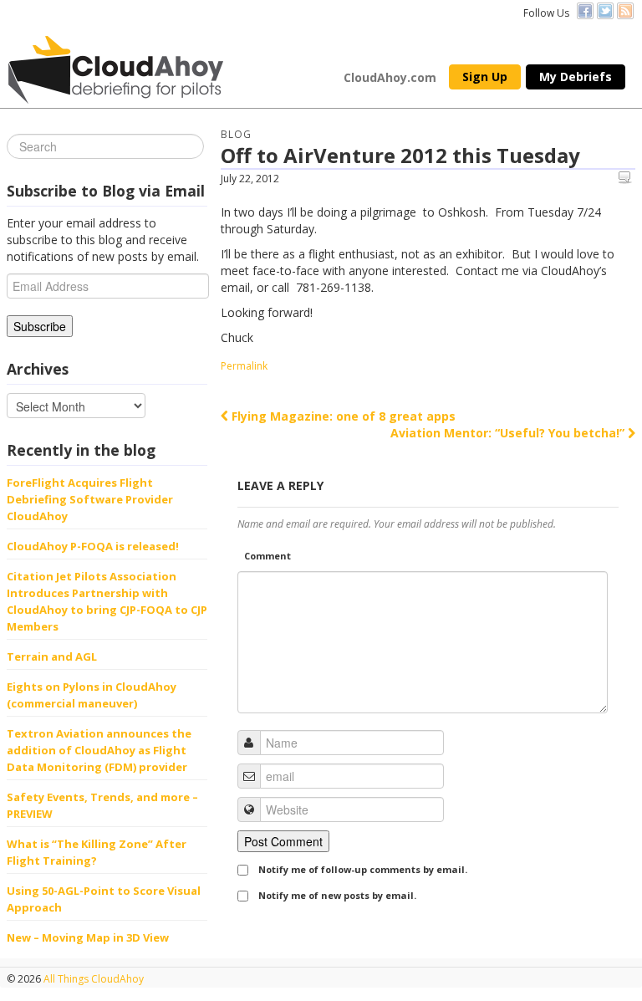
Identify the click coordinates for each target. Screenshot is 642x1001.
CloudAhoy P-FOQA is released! (93, 546)
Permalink (244, 366)
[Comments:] (627, 178)
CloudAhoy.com (390, 77)
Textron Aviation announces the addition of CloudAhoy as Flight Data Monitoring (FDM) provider (99, 750)
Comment (267, 555)
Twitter (605, 11)
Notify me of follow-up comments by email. (362, 869)
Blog (236, 134)
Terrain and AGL (52, 656)
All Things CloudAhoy (92, 979)
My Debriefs (575, 76)
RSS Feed (625, 11)
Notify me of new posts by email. (337, 895)
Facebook (585, 11)
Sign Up (484, 76)
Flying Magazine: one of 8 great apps (342, 416)
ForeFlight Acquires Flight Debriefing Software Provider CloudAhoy (90, 499)
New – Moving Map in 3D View (88, 937)
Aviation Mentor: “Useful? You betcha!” (509, 433)
